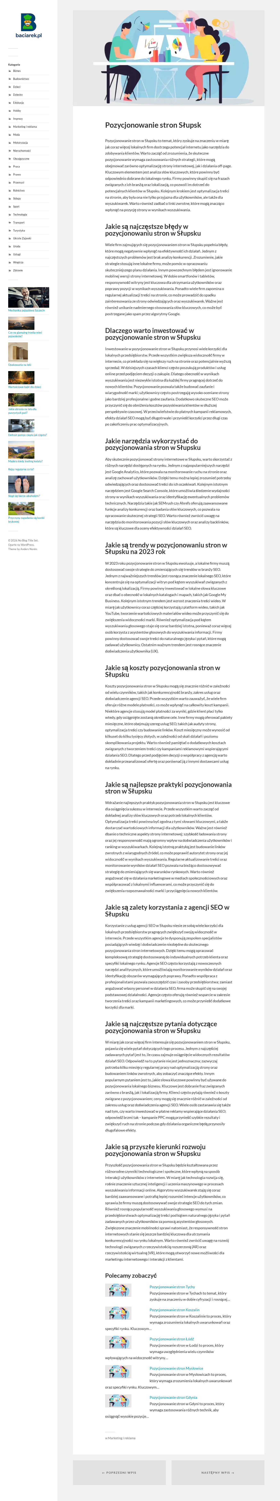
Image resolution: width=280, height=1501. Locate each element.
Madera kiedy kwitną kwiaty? (25, 461)
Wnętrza (18, 262)
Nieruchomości (22, 150)
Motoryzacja (20, 142)
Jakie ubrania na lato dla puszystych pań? (22, 410)
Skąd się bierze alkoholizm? (24, 496)
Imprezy (18, 118)
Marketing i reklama (25, 126)
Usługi (16, 254)
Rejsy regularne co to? (21, 469)
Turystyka (19, 230)
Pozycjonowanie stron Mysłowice (176, 1368)
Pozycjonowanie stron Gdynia (173, 1397)
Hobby (17, 110)
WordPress (27, 544)
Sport (16, 206)
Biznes (17, 70)
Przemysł (18, 182)
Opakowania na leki (19, 364)
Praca (16, 166)
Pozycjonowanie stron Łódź (172, 1339)
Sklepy (17, 198)
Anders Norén (28, 549)
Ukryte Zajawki (22, 238)
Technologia (20, 214)
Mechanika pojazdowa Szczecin (26, 310)
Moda (16, 134)
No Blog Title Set (28, 540)
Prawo (17, 174)
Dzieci (16, 86)
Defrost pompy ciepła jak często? (27, 435)
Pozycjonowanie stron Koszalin (174, 1309)
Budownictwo (21, 78)
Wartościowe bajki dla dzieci (24, 387)
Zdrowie (18, 270)
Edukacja (18, 102)
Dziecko (18, 94)
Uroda (16, 246)
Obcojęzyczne (21, 158)
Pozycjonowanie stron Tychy (172, 1286)
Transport (19, 222)
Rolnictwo (19, 190)
